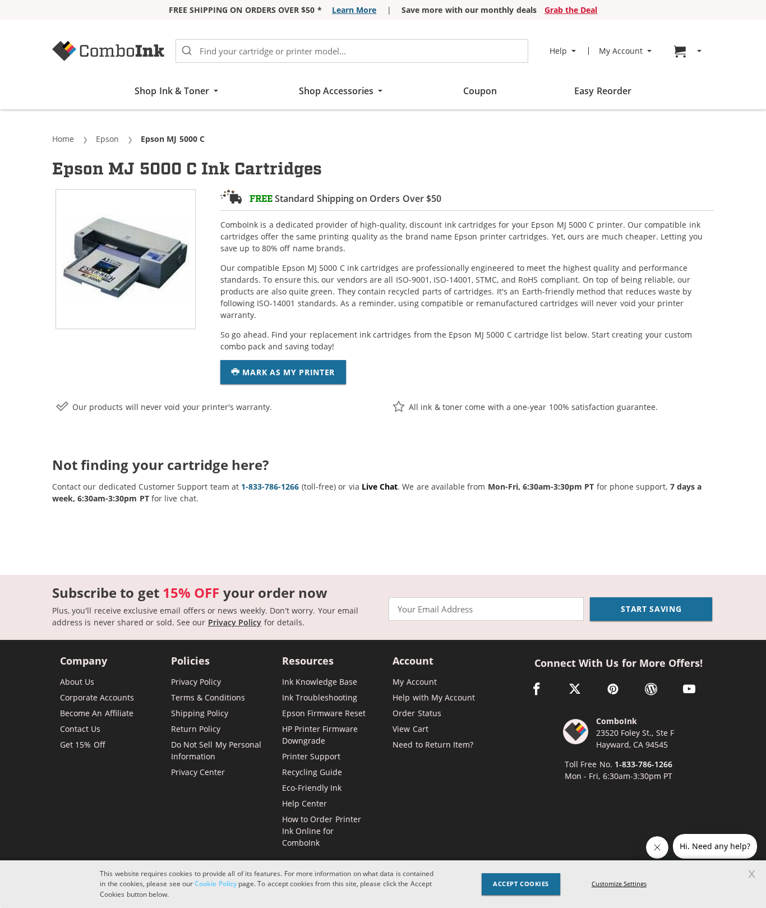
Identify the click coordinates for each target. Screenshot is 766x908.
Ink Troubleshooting (319, 697)
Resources (308, 661)
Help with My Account (434, 697)
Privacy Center (198, 772)
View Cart (410, 728)
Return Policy (195, 728)
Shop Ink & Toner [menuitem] (172, 90)
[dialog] (383, 884)
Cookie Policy (215, 883)
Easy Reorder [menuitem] (602, 90)
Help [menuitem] (558, 51)
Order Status (417, 713)
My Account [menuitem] (621, 51)
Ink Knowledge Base (320, 681)
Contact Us (80, 728)
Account (413, 661)
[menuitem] (689, 51)
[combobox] (352, 51)
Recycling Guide (312, 772)
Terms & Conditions (208, 697)
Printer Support (311, 756)
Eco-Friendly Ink (312, 787)
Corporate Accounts (97, 697)
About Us (77, 681)
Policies (190, 661)
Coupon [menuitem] (480, 90)
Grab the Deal (571, 9)
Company (83, 661)
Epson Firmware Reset (324, 713)
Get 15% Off (82, 744)
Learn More (354, 9)
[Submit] (186, 51)
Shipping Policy (199, 713)
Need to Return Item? (433, 744)
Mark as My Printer (287, 372)
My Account (414, 681)
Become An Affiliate (96, 713)
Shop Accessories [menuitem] (336, 90)
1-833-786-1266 (643, 764)
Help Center (304, 803)
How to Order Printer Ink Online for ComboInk (321, 831)
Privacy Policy (234, 622)
